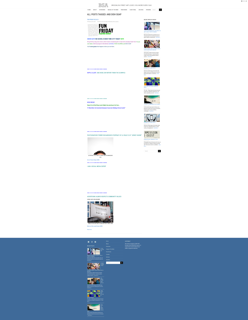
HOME (89, 9)
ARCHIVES (141, 9)
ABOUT (95, 9)
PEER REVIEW (124, 9)
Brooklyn (106, 21)
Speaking (108, 259)
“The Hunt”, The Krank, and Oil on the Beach (152, 104)
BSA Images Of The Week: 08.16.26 (149, 68)
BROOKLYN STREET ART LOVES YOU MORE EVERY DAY (131, 5)
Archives (108, 257)
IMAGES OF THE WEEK (113, 9)
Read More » (158, 37)
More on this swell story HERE (95, 226)
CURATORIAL (133, 9)
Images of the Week (110, 249)
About (107, 243)
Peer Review (108, 251)
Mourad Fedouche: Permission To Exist (151, 139)
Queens (117, 21)
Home (107, 241)
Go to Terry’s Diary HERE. (93, 160)
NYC (114, 21)
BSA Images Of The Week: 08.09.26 (149, 122)
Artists (99, 21)
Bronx (103, 21)
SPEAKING (148, 9)
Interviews (108, 246)
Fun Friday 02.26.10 (92, 19)
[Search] (160, 10)
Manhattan (110, 21)
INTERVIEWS (102, 9)
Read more (89, 229)
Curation (108, 254)
